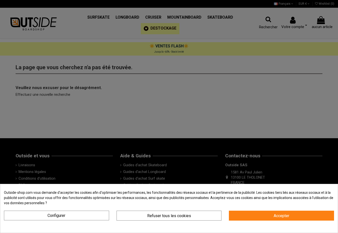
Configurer (56, 215)
